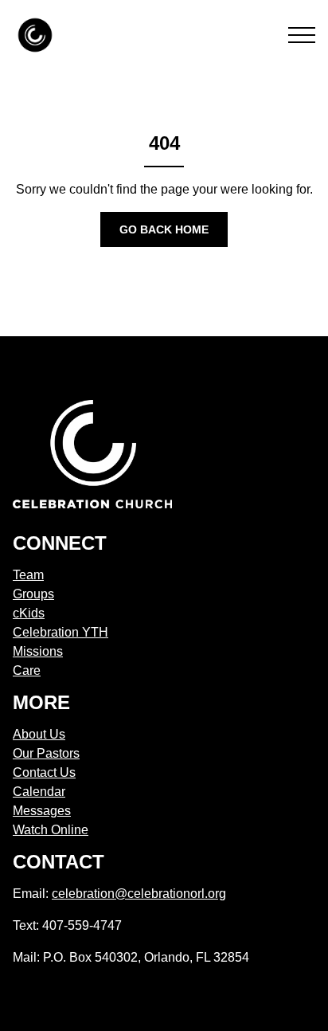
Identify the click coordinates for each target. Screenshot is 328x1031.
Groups (33, 594)
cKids (29, 613)
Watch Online (50, 830)
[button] (301, 35)
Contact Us (44, 772)
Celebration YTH (60, 632)
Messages (42, 810)
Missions (38, 651)
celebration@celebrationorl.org (139, 893)
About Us (39, 734)
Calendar (39, 791)
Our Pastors (46, 753)
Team (28, 575)
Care (27, 670)
